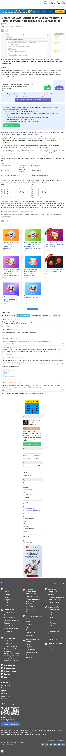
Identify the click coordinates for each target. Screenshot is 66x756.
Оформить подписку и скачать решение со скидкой (33, 99)
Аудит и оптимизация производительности (11, 655)
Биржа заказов (10, 671)
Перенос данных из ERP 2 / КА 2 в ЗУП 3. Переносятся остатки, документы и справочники (10, 299)
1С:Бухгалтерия (53, 609)
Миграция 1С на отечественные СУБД (11, 659)
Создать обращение (10, 724)
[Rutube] (63, 745)
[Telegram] (42, 745)
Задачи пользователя (11, 620)
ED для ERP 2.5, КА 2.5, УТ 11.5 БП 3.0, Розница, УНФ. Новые (54, 244)
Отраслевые (30, 649)
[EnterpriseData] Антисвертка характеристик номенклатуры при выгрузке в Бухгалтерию (31, 19)
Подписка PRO (9, 612)
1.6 (51, 214)
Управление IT (31, 606)
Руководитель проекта (56, 597)
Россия (25, 523)
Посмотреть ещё (32, 309)
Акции (28, 619)
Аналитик (51, 594)
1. (2, 319)
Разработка (8, 623)
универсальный (34, 214)
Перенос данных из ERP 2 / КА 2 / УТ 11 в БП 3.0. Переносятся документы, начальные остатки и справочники (10, 273)
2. (2, 330)
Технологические (32, 655)
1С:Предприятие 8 (28, 504)
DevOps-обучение (10, 641)
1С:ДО (50, 628)
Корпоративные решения (32, 640)
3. (2, 338)
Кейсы (28, 630)
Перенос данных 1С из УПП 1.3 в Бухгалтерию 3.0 (54, 271)
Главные (7, 594)
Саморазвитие (31, 612)
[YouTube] (59, 745)
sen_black (7, 319)
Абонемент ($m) (28, 542)
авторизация (38, 393)
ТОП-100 (7, 602)
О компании (6, 683)
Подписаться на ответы (9, 315)
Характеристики (5, 216)
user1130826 (8, 330)
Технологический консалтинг (10, 650)
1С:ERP (50, 612)
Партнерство (30, 632)
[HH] (50, 745)
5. (3, 357)
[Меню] (2, 2)
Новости (7, 591)
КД (13, 214)
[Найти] (63, 583)
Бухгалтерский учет (29, 538)
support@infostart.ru (8, 720)
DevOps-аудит (9, 643)
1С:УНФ (50, 617)
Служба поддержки (11, 704)
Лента (6, 597)
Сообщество (8, 634)
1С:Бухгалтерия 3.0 (28, 514)
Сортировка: (41, 315)
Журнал (7, 589)
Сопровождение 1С (34, 616)
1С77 (49, 636)
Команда (29, 604)
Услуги (28, 627)
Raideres (8, 357)
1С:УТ (50, 620)
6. (2, 382)
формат (43, 214)
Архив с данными (28, 499)
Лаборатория (9, 638)
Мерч (6, 677)
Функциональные (10, 615)
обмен (20, 214)
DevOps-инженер (54, 600)
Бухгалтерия (57, 214)
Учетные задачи (9, 617)
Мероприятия (9, 665)
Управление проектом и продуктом (34, 600)
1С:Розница (52, 623)
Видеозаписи (9, 668)
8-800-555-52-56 (7, 718)
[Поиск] (6, 2)
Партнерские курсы (55, 602)
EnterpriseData (7, 214)
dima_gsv (7, 382)
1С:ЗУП (50, 626)
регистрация (30, 393)
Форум (7, 674)
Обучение (52, 589)
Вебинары (29, 635)
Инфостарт (29, 212)
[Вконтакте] (46, 745)
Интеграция (8, 631)
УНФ (48, 214)
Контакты (4, 699)
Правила (4, 691)
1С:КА (50, 615)
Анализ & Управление (31, 590)
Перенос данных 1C (28, 489)
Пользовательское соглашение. (12, 735)
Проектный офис (55, 644)
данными (26, 214)
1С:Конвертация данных (30, 508)
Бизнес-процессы (32, 596)
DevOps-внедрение (10, 646)
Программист (27, 494)
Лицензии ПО (30, 647)
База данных (8, 626)
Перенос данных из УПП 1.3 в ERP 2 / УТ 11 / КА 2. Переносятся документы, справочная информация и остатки (33, 246)
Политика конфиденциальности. (35, 735)
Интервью (7, 600)
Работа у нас (5, 696)
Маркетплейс (53, 607)
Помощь (4, 693)
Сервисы (29, 624)
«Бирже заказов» (20, 109)
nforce (7, 347)
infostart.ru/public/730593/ (30, 134)
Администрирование (11, 628)
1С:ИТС (28, 621)
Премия (6, 605)
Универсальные (53, 631)
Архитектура (30, 609)
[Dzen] (55, 745)
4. (3, 347)
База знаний (9, 610)
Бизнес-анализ (31, 593)
